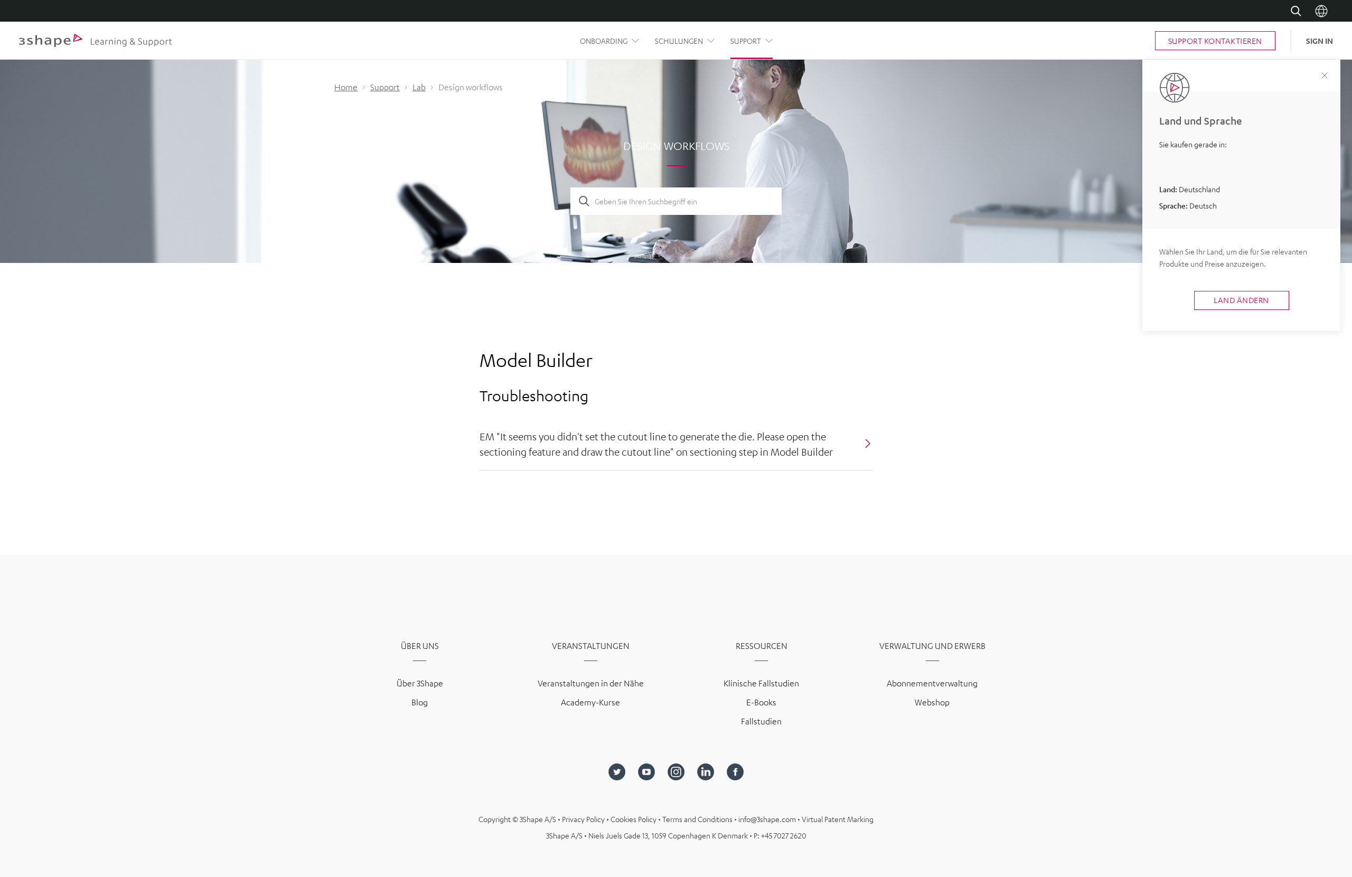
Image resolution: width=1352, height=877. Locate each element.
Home (346, 87)
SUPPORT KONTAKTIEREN (1215, 40)
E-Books (761, 702)
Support (745, 40)
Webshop (932, 702)
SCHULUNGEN (679, 40)
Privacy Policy (584, 819)
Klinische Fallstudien (761, 683)
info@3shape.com (767, 819)
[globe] (1321, 11)
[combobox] (684, 201)
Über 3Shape (420, 683)
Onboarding (603, 40)
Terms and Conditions (698, 819)
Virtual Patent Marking (838, 819)
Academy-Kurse (590, 702)
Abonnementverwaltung (932, 683)
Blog (419, 702)
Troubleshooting (534, 395)
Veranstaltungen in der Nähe (591, 683)
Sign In (1319, 40)
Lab (419, 87)
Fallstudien (761, 721)
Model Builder (536, 359)
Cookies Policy (634, 819)
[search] (1296, 11)
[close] (1324, 76)
